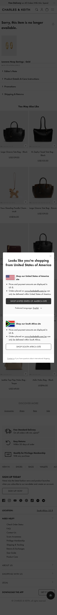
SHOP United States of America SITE (28, 301)
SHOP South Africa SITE (28, 346)
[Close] (50, 256)
